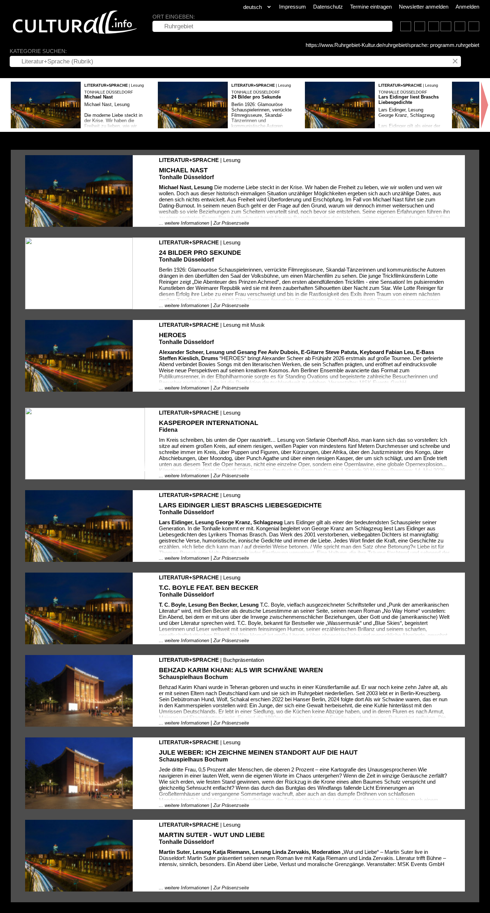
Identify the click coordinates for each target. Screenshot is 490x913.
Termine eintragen (371, 7)
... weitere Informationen (184, 223)
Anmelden (467, 7)
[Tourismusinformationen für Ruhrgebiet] (433, 26)
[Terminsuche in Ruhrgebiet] (419, 26)
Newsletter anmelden (423, 7)
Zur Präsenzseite (231, 223)
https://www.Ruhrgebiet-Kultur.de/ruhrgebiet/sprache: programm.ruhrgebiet (392, 45)
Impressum (292, 7)
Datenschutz (328, 7)
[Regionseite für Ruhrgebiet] (405, 26)
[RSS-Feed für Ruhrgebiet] (459, 26)
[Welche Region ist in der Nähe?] (445, 26)
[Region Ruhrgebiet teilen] (473, 26)
